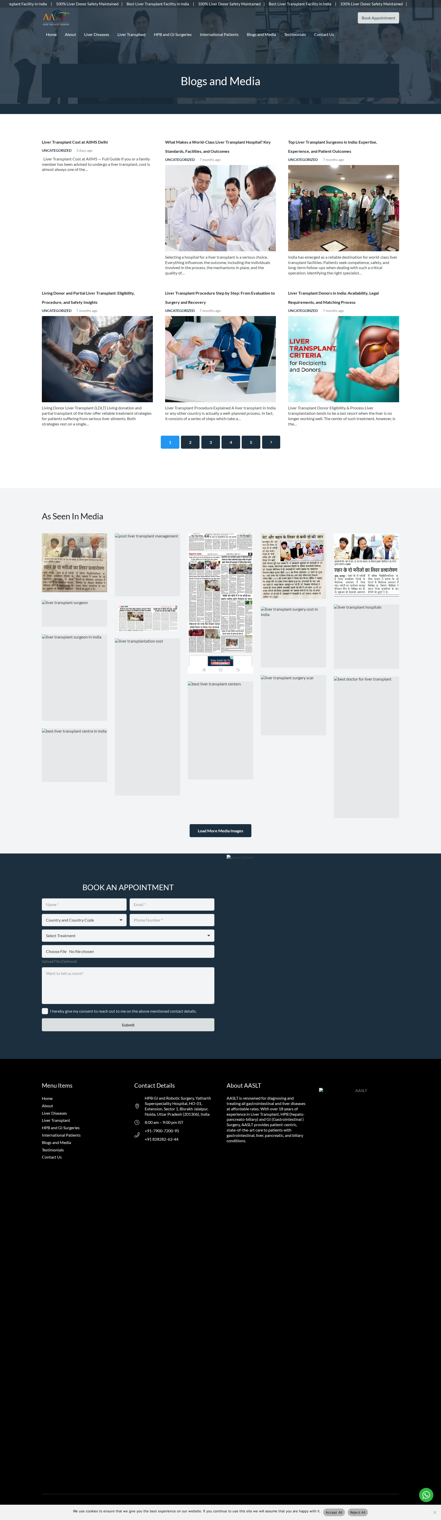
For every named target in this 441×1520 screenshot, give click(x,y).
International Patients (61, 1135)
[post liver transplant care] (74, 563)
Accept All (334, 1512)
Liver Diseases (54, 1113)
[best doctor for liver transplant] (366, 747)
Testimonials (53, 1149)
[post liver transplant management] (147, 565)
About (47, 1105)
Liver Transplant (56, 1120)
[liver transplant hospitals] (366, 636)
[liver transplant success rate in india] (293, 566)
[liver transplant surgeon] (74, 613)
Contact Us (52, 1156)
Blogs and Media (56, 1142)
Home (47, 1098)
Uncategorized (56, 150)
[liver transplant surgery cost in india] (293, 637)
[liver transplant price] (147, 617)
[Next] (271, 442)
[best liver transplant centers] (220, 730)
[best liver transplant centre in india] (74, 755)
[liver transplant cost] (220, 603)
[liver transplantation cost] (147, 717)
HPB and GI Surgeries (61, 1127)
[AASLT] (56, 18)
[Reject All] (434, 1512)
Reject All (358, 1512)
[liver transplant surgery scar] (293, 705)
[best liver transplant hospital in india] (366, 565)
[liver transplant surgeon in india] (74, 677)
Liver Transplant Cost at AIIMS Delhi (75, 142)
